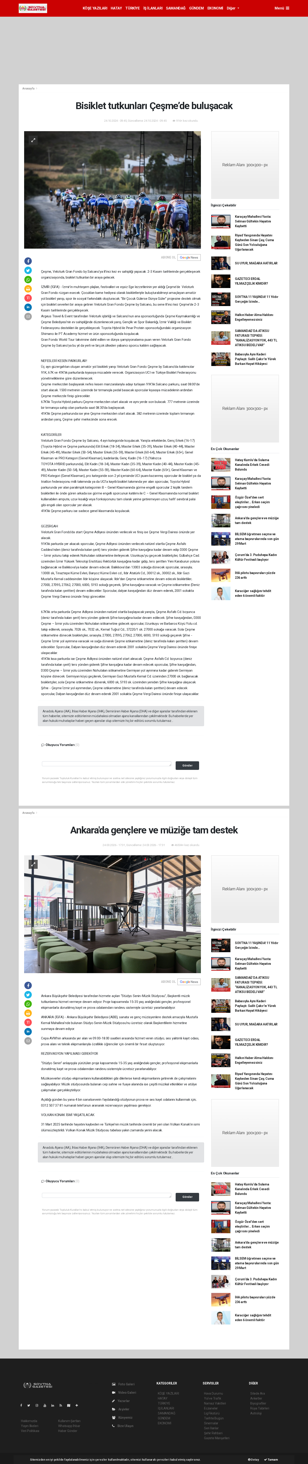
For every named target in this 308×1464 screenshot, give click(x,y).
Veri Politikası (30, 1431)
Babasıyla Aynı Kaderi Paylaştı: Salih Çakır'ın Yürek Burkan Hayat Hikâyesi (255, 359)
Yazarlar (123, 1401)
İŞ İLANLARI (153, 8)
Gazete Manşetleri (217, 1438)
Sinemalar (211, 1423)
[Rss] (63, 1405)
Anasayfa (28, 88)
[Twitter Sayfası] (30, 1405)
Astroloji (256, 1413)
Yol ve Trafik (212, 1398)
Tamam (272, 1459)
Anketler (256, 1398)
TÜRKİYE (132, 8)
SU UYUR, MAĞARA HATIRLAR (256, 263)
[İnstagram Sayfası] (39, 1405)
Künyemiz (125, 1417)
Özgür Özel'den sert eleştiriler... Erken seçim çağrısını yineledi (252, 502)
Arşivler (123, 1409)
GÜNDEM (196, 8)
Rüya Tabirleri (259, 1408)
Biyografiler (258, 1403)
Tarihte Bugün (214, 1418)
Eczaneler (211, 1408)
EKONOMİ (215, 8)
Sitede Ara (257, 1393)
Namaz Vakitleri (215, 1403)
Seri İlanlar (211, 1428)
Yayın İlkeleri (29, 1426)
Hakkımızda (29, 1421)
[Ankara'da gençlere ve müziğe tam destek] (112, 914)
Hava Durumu (213, 1393)
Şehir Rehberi (213, 1433)
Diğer (232, 8)
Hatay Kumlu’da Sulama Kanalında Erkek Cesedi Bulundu (252, 464)
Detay (255, 1459)
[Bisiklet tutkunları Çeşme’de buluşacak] (112, 190)
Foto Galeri (126, 1384)
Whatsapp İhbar (69, 1426)
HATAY (116, 8)
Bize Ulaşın (125, 1426)
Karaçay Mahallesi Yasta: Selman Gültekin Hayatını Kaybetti (253, 221)
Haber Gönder (67, 1431)
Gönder (187, 765)
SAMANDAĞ (176, 8)
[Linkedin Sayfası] (54, 1405)
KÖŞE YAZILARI (95, 8)
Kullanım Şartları (69, 1421)
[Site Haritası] (70, 1405)
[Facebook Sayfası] (23, 1405)
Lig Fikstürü (212, 1413)
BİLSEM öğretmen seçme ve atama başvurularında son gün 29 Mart (257, 538)
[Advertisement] (154, 50)
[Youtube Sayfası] (47, 1405)
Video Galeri (126, 1392)
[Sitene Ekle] (79, 1405)
